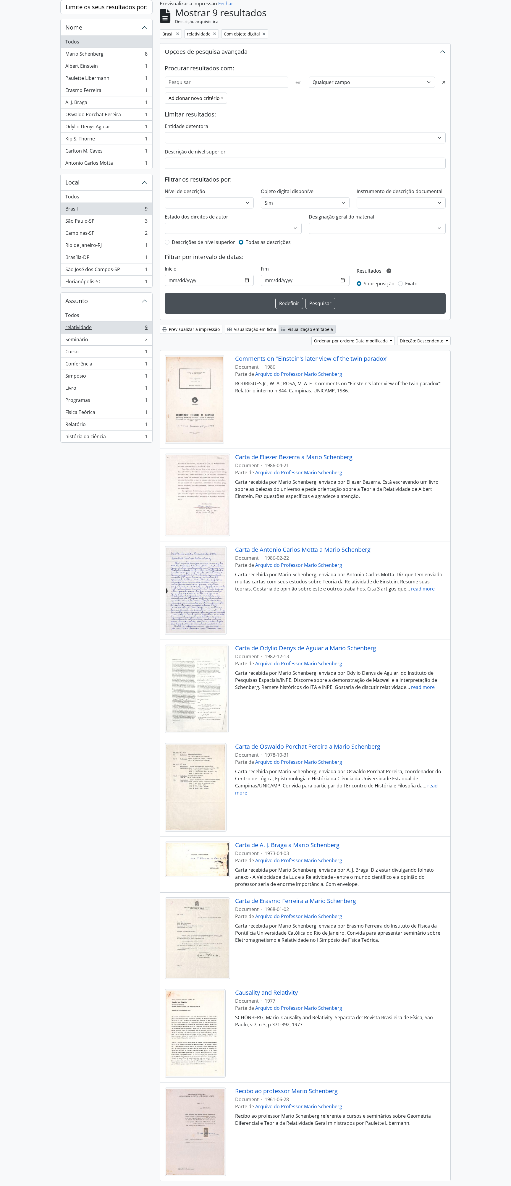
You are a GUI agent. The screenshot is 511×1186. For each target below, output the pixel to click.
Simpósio (106, 377)
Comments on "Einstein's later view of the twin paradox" (312, 358)
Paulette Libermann (106, 79)
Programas (106, 401)
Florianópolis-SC (106, 282)
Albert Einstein (106, 67)
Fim (265, 269)
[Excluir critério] (444, 82)
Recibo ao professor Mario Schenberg (286, 1091)
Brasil (106, 210)
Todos (72, 41)
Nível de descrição (185, 191)
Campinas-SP (106, 234)
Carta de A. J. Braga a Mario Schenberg (287, 845)
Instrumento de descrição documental (399, 191)
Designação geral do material (341, 216)
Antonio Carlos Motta (106, 164)
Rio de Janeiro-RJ (106, 246)
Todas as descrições (268, 242)
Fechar (225, 3)
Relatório (106, 426)
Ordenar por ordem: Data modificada (351, 341)
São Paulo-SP (106, 222)
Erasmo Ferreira (106, 91)
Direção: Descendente (422, 341)
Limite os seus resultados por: (107, 7)
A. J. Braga (106, 104)
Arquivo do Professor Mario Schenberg (298, 374)
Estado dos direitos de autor (196, 216)
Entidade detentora (186, 126)
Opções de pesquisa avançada (206, 52)
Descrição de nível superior (195, 151)
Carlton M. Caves (106, 152)
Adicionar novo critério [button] (194, 98)
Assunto (76, 301)
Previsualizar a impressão (194, 329)
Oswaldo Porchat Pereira (106, 116)
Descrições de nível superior (203, 242)
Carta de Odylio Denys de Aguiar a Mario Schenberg (305, 648)
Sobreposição (379, 283)
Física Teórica (106, 413)
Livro (106, 389)
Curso (106, 353)
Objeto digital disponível (288, 191)
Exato (411, 283)
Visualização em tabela (310, 329)
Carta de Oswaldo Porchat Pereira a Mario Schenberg (307, 746)
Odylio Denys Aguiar (106, 128)
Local (72, 182)
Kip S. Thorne (106, 140)
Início (171, 269)
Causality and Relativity (266, 992)
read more (423, 588)
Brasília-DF (106, 258)
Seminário (106, 341)
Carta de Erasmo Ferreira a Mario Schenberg (295, 901)
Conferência (106, 365)
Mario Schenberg (106, 55)
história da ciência (106, 437)
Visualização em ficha (254, 329)
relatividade (106, 329)
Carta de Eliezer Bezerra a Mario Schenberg (293, 457)
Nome (73, 27)
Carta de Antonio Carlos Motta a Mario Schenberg (303, 549)
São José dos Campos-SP (106, 271)
